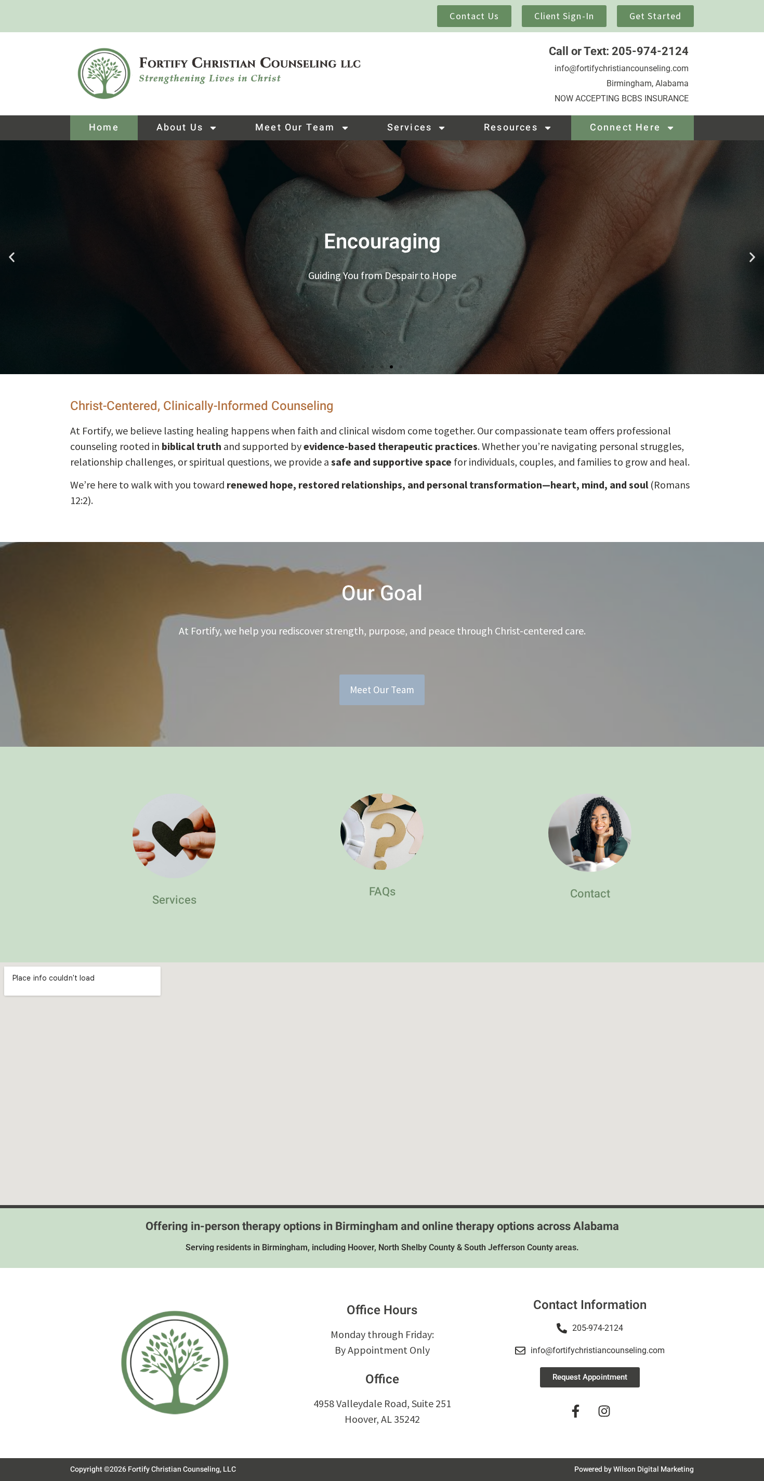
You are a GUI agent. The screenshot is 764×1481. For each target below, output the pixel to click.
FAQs (382, 891)
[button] (11, 257)
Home (104, 128)
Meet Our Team (295, 128)
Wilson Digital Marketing (653, 1469)
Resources (511, 128)
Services (409, 128)
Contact (590, 893)
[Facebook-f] (576, 1411)
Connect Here (625, 128)
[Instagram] (604, 1411)
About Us (180, 128)
